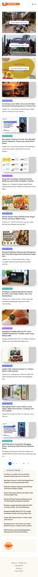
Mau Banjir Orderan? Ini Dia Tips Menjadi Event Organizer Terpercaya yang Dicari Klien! (18, 141)
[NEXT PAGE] (28, 463)
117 (24, 463)
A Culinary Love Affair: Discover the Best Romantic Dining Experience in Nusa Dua (16, 475)
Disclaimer (19, 568)
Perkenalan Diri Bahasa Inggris (19, 68)
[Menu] (33, 4)
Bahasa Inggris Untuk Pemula (19, 22)
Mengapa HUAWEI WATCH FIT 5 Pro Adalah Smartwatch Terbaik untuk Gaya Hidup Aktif (18, 334)
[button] (28, 463)
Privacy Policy (19, 571)
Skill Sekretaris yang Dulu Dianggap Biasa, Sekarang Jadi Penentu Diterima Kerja (18, 446)
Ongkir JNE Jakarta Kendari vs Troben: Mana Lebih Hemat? (18, 518)
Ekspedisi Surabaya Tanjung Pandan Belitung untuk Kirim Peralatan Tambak (18, 487)
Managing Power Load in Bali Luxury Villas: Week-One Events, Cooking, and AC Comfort (18, 409)
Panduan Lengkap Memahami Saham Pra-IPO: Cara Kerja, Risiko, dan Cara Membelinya (17, 294)
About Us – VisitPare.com (19, 563)
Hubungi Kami (19, 565)
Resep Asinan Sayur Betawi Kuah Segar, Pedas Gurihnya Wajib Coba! (18, 494)
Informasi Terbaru (7, 100)
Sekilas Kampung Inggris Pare (19, 45)
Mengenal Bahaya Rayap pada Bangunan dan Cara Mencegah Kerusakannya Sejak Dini (19, 254)
